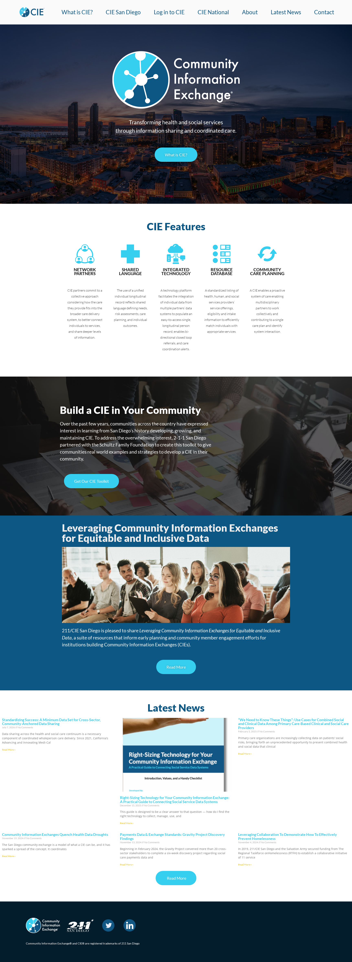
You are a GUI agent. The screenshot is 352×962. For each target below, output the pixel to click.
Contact (324, 12)
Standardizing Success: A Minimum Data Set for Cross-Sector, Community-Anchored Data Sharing (51, 721)
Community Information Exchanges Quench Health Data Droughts (55, 834)
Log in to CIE (169, 12)
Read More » (8, 749)
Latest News (286, 12)
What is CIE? (77, 12)
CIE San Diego (123, 12)
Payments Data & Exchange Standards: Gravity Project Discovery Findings (172, 836)
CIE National (213, 12)
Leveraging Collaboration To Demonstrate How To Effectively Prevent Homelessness (287, 836)
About (250, 12)
